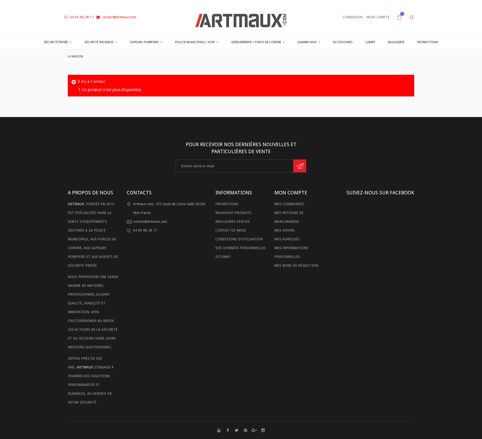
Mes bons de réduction (296, 265)
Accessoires (343, 42)
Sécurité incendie (98, 42)
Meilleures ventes (232, 222)
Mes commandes (289, 204)
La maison (75, 56)
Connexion (352, 17)
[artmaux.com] (240, 17)
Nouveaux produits (233, 213)
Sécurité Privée (56, 42)
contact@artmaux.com (118, 17)
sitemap (222, 257)
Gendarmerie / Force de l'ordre (256, 42)
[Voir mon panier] (399, 17)
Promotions (427, 42)
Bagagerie (396, 42)
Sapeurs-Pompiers (144, 42)
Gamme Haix (307, 42)
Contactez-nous (230, 230)
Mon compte (378, 17)
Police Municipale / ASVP (195, 42)
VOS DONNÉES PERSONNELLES (240, 248)
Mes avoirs (284, 230)
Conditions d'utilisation (239, 239)
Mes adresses (286, 239)
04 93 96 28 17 (81, 17)
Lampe (370, 42)
